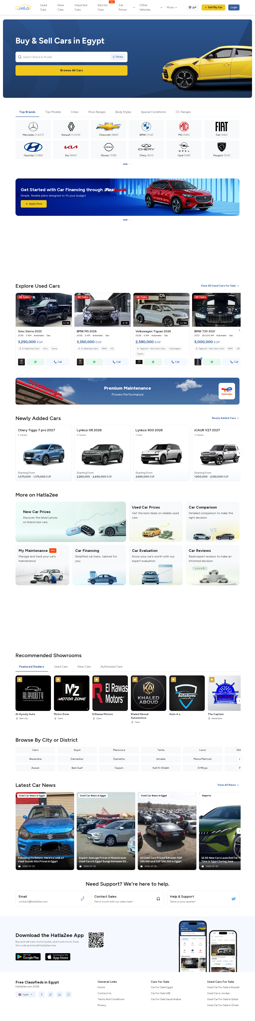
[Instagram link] (68, 994)
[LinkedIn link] (60, 994)
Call (59, 361)
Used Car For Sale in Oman (223, 1005)
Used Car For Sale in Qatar (222, 999)
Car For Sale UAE (161, 993)
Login (234, 7)
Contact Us (104, 993)
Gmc (45, 348)
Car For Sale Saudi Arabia (166, 999)
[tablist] (127, 112)
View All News (226, 785)
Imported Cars (81, 7)
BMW (104, 348)
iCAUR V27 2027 (207, 430)
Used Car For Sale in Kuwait (223, 987)
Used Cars (43, 7)
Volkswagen (175, 348)
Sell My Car (215, 7)
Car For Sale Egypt (162, 987)
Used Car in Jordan (218, 993)
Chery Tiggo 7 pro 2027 (36, 430)
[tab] (27, 112)
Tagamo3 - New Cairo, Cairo (211, 348)
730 (238, 348)
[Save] (67, 297)
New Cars (60, 7)
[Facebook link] (42, 994)
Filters (119, 56)
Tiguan (140, 354)
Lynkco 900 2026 (149, 430)
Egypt (26, 994)
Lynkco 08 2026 (89, 430)
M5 (112, 348)
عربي (194, 7)
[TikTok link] (51, 994)
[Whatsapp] (35, 362)
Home (101, 987)
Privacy (102, 1005)
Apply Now (35, 203)
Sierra (54, 348)
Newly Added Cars (224, 418)
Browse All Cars (71, 70)
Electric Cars (105, 7)
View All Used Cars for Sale (218, 285)
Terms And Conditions (111, 999)
